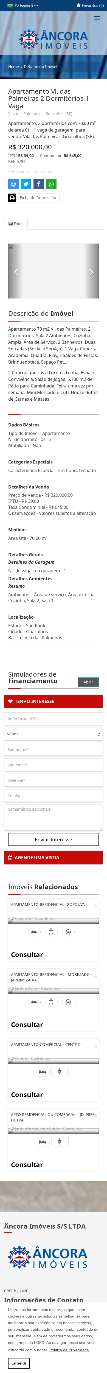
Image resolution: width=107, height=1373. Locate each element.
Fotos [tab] (18, 223)
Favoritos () (92, 5)
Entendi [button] (19, 1363)
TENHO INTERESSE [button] (33, 701)
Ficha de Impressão (37, 197)
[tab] (53, 701)
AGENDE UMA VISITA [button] (36, 858)
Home (13, 66)
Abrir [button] (88, 682)
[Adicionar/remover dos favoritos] (95, 906)
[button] (15, 271)
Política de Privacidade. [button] (69, 1350)
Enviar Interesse (53, 839)
